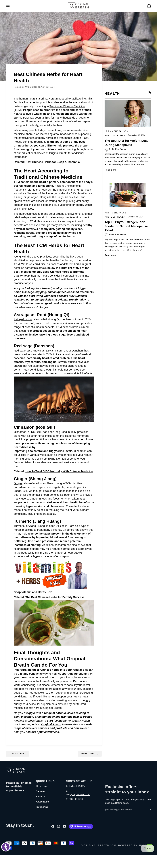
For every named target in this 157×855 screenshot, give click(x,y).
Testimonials (42, 807)
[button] (19, 780)
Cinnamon (20, 431)
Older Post (18, 754)
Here (49, 592)
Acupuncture (42, 801)
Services (40, 791)
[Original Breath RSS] (150, 92)
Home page (42, 786)
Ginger (18, 483)
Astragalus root (23, 319)
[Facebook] (52, 826)
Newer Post (89, 754)
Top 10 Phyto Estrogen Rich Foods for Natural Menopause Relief (126, 226)
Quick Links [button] (45, 781)
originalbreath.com (81, 794)
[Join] (148, 809)
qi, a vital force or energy (69, 204)
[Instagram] (58, 826)
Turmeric (19, 525)
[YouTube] (64, 826)
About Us (40, 796)
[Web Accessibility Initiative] (5, 847)
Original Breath (58, 153)
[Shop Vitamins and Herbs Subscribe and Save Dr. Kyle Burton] (50, 574)
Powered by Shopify (134, 845)
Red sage (20, 350)
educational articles (33, 153)
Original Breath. (52, 707)
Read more (110, 169)
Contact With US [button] (79, 781)
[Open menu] (10, 6)
